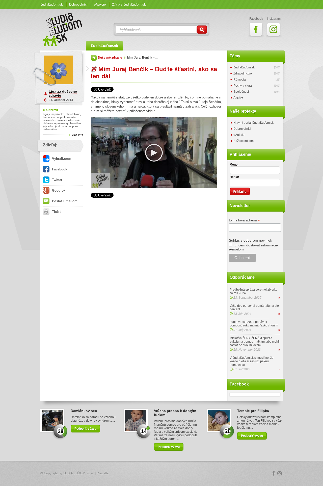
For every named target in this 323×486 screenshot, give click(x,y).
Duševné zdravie (110, 57)
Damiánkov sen (84, 411)
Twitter (56, 180)
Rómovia (239, 79)
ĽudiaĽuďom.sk (51, 4)
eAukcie (100, 4)
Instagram (280, 473)
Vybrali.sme (61, 159)
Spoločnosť (241, 91)
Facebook (59, 169)
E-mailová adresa (244, 220)
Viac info (77, 134)
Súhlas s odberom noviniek (250, 240)
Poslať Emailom (64, 201)
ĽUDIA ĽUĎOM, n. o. (78, 473)
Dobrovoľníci (78, 4)
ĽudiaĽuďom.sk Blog (62, 29)
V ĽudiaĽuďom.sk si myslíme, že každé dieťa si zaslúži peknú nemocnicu (252, 361)
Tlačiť (56, 212)
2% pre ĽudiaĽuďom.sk (129, 4)
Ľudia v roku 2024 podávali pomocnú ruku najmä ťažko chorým (254, 323)
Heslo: (234, 177)
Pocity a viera (242, 85)
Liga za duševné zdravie (63, 93)
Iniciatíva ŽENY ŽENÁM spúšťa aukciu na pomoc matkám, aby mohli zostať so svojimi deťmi (255, 341)
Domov (94, 58)
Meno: (234, 164)
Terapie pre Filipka (253, 411)
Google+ (58, 190)
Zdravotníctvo (242, 73)
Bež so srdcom (243, 141)
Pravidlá (103, 473)
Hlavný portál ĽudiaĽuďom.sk (253, 122)
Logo (161, 473)
